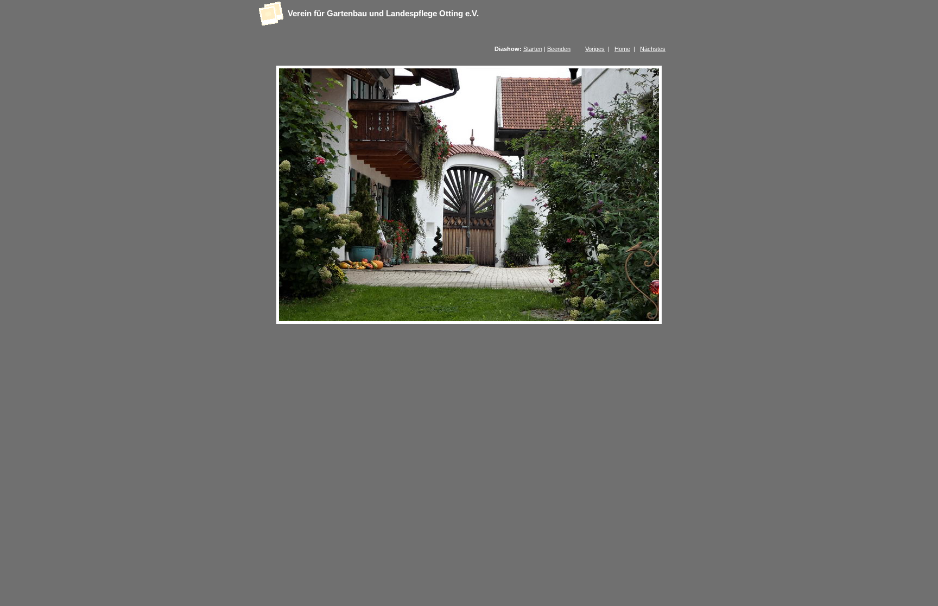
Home (622, 49)
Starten (532, 49)
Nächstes (653, 49)
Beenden (559, 49)
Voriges (595, 49)
